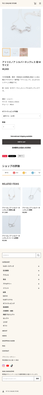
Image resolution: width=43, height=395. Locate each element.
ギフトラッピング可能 (10, 111)
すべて (6, 172)
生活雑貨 (6, 271)
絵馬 (4, 292)
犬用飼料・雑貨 (8, 311)
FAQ (3, 346)
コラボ (5, 322)
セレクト (6, 318)
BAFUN (5, 296)
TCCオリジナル (8, 300)
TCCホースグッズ (8, 266)
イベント (6, 288)
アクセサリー (7, 284)
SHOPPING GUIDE (8, 341)
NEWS (4, 336)
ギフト (5, 326)
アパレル (6, 275)
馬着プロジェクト (9, 314)
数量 (3, 122)
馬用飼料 (6, 307)
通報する (21, 156)
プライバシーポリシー (9, 357)
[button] (38, 28)
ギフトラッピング (9, 303)
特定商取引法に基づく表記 (10, 360)
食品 (4, 279)
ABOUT (4, 331)
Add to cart (21, 142)
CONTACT (5, 351)
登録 (37, 378)
